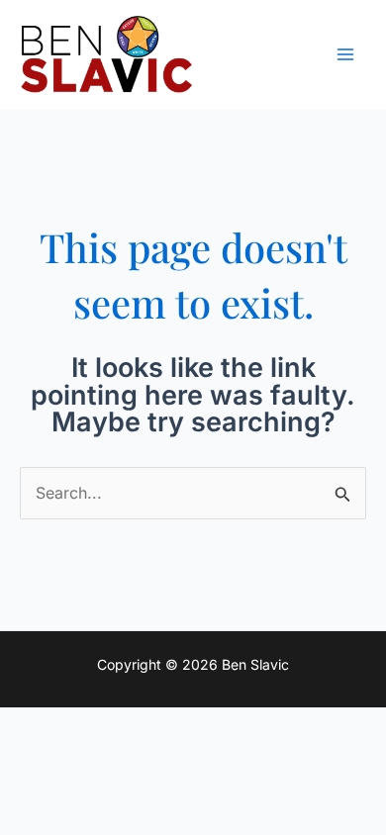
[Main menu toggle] (345, 54)
